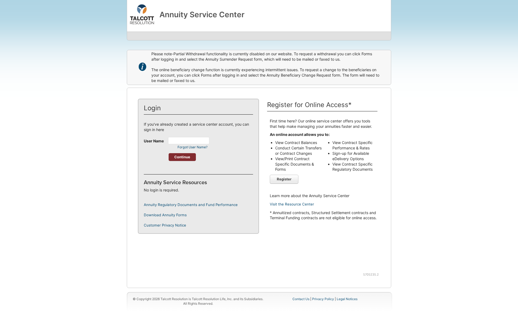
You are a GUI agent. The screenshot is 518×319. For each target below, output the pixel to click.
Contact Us (300, 299)
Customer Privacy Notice (165, 225)
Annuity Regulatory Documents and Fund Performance (191, 205)
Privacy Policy (323, 299)
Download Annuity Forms (165, 215)
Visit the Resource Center (292, 204)
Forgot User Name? (192, 147)
